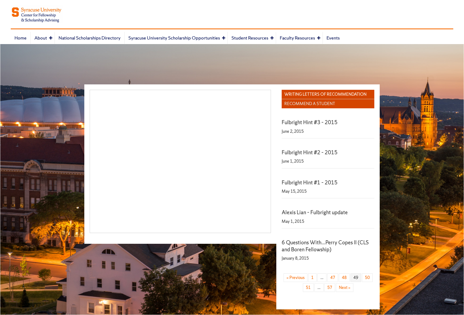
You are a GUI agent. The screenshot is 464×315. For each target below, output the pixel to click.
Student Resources (249, 38)
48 (344, 277)
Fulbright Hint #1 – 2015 (310, 182)
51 (308, 287)
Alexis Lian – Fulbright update (315, 212)
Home (21, 38)
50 (367, 277)
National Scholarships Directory (90, 38)
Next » (344, 287)
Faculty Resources (297, 38)
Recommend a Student (309, 103)
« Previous (296, 277)
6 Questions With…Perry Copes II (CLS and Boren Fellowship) (325, 246)
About (40, 38)
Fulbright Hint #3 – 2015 (310, 122)
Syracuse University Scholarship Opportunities (174, 38)
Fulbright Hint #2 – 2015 (310, 152)
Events (333, 38)
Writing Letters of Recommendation (325, 94)
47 (332, 277)
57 (329, 287)
